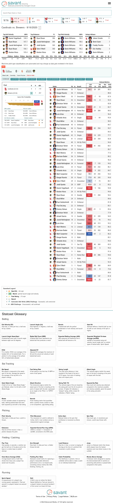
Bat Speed (5, 369)
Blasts (4, 399)
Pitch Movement (35, 416)
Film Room (89, 79)
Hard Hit (14, 291)
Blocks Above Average (94, 457)
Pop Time (5, 443)
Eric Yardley (97, 49)
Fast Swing (15, 296)
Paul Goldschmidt (63, 125)
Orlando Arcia (61, 118)
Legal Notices (64, 496)
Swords (32, 399)
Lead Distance (63, 443)
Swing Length (63, 369)
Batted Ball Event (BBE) (38, 336)
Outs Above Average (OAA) (11, 457)
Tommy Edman (62, 149)
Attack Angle (91, 369)
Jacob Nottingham (15, 45)
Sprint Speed (6, 478)
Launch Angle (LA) (36, 325)
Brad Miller (60, 121)
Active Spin (62, 416)
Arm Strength (34, 443)
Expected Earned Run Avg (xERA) (41, 428)
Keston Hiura (13, 52)
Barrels (60, 325)
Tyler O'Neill (41, 49)
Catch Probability (64, 457)
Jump (88, 443)
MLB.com (74, 496)
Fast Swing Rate (35, 369)
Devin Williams (70, 38)
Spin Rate (90, 416)
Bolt (31, 478)
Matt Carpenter (62, 174)
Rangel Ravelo (62, 93)
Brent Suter (97, 42)
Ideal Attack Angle (8, 383)
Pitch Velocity (6, 416)
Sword (13, 299)
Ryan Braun (13, 42)
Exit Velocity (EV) (7, 325)
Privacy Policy (52, 496)
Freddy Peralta (98, 45)
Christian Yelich (62, 104)
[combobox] (56, 13)
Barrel (15, 294)
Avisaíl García (61, 107)
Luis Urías (60, 114)
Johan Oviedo (98, 38)
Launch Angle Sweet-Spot (10, 336)
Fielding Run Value (36, 457)
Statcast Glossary (14, 314)
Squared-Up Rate (92, 383)
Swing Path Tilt (64, 383)
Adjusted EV (34, 350)
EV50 (3, 350)
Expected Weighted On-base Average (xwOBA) (96, 337)
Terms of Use (41, 496)
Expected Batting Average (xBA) (69, 336)
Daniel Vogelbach (15, 38)
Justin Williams (62, 89)
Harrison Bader (62, 156)
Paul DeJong (61, 128)
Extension (5, 428)
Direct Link (5, 75)
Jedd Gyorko (41, 45)
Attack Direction (35, 383)
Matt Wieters (61, 153)
